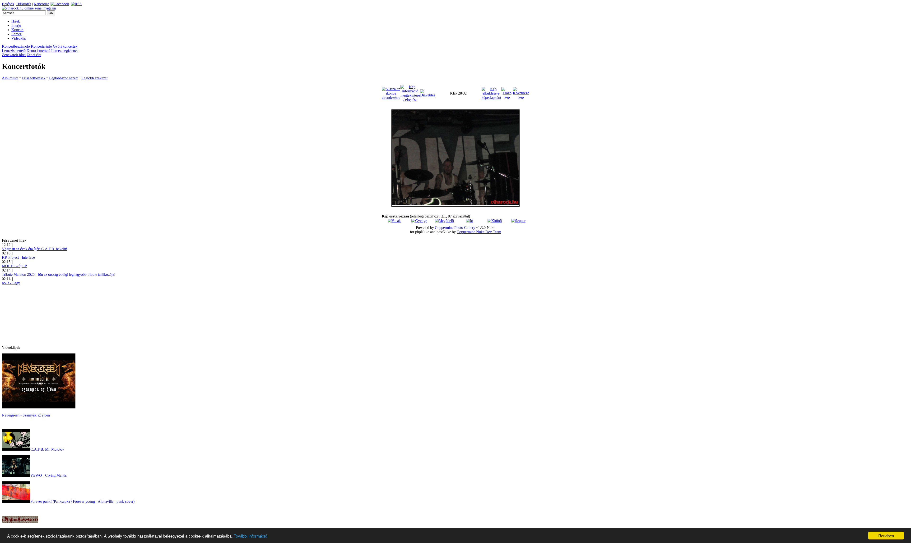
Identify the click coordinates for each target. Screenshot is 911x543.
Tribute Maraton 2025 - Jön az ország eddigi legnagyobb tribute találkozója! (58, 274)
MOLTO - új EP (14, 266)
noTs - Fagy (11, 283)
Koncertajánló (41, 46)
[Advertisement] (37, 314)
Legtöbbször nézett (63, 78)
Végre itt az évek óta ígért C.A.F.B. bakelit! (34, 249)
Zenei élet (34, 55)
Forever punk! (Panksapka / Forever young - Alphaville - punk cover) (82, 501)
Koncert (17, 30)
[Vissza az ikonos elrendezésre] (391, 93)
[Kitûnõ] (495, 221)
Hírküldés (23, 4)
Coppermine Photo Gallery (455, 228)
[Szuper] (518, 221)
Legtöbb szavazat (94, 78)
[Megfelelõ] (444, 221)
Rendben (886, 535)
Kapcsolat (41, 4)
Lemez (16, 34)
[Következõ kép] (521, 93)
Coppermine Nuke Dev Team (479, 232)
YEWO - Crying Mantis (48, 475)
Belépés (8, 4)
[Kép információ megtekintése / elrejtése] (410, 93)
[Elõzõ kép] (507, 93)
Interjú (16, 25)
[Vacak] (394, 221)
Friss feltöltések (33, 78)
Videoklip (18, 38)
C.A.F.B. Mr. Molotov (47, 449)
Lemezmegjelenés (64, 51)
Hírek (15, 21)
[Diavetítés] (427, 93)
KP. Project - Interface (18, 257)
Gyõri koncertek (65, 46)
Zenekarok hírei (14, 55)
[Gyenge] (419, 221)
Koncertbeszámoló (16, 46)
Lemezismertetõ (14, 51)
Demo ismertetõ (38, 51)
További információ (250, 536)
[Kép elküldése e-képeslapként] (491, 93)
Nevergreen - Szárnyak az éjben (26, 415)
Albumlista (10, 78)
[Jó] (469, 221)
